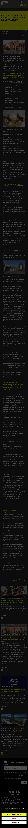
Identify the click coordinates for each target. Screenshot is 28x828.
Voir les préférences (14, 822)
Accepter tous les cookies (14, 814)
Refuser (14, 818)
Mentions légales (13, 826)
